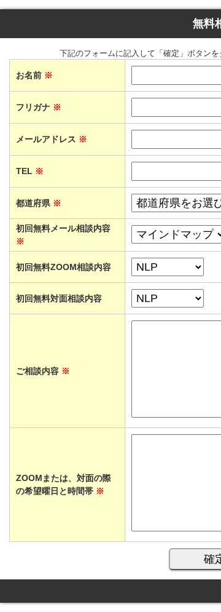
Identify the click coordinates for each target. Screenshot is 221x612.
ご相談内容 (43, 371)
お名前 (34, 75)
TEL (30, 171)
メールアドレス (51, 139)
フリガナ (38, 107)
